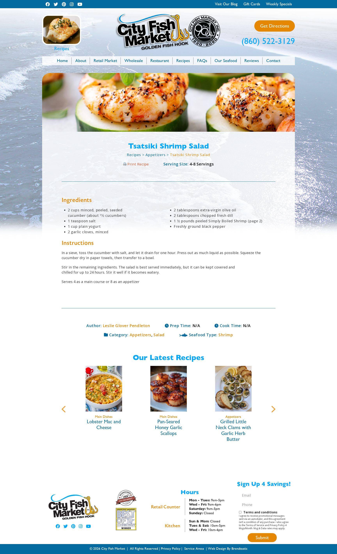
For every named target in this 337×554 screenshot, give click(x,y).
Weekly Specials (279, 4)
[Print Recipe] (124, 164)
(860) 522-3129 (268, 41)
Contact (273, 60)
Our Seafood (226, 60)
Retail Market (105, 60)
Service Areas (194, 548)
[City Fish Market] (168, 14)
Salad (159, 334)
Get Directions (274, 26)
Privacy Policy (170, 548)
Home (62, 60)
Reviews (251, 60)
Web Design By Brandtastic (227, 548)
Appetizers (156, 154)
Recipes (183, 60)
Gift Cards (251, 4)
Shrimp (225, 334)
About (80, 60)
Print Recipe (138, 164)
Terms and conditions (260, 512)
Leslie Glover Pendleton (126, 325)
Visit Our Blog (226, 4)
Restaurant (159, 60)
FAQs (202, 60)
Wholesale (133, 60)
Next (273, 408)
